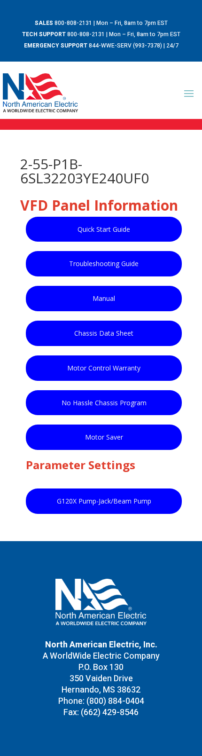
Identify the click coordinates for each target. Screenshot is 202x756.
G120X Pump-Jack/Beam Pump (104, 500)
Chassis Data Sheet (103, 333)
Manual (104, 298)
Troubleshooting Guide (104, 263)
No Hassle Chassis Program (104, 402)
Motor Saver (104, 437)
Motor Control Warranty (103, 367)
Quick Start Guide (104, 229)
